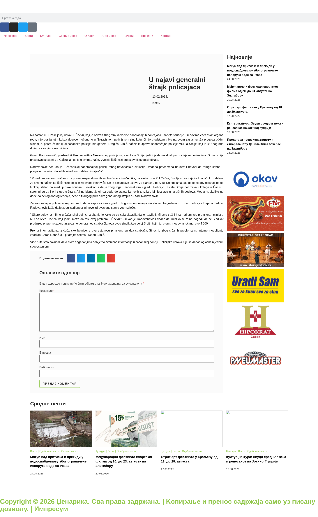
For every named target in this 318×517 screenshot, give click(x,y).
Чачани (128, 35)
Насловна (10, 35)
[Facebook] (4, 27)
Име (42, 338)
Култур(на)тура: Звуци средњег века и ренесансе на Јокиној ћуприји (255, 125)
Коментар (46, 290)
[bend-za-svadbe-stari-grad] (255, 250)
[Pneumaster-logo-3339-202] (255, 357)
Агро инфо (109, 35)
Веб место (46, 367)
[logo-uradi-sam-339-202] (255, 286)
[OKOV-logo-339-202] (255, 179)
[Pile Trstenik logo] (255, 213)
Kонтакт (165, 35)
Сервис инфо (68, 35)
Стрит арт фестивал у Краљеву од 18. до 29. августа (255, 109)
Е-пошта (45, 352)
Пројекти (147, 35)
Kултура (45, 35)
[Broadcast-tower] (32, 27)
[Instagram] (13, 27)
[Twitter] (23, 27)
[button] (71, 258)
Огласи (89, 35)
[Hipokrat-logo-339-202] (255, 321)
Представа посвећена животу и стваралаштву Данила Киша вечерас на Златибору (254, 144)
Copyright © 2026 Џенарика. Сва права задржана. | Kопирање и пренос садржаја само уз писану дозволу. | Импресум (157, 505)
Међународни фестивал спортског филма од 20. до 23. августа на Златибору (252, 91)
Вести (29, 35)
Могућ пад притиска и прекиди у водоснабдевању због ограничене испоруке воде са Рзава (252, 70)
